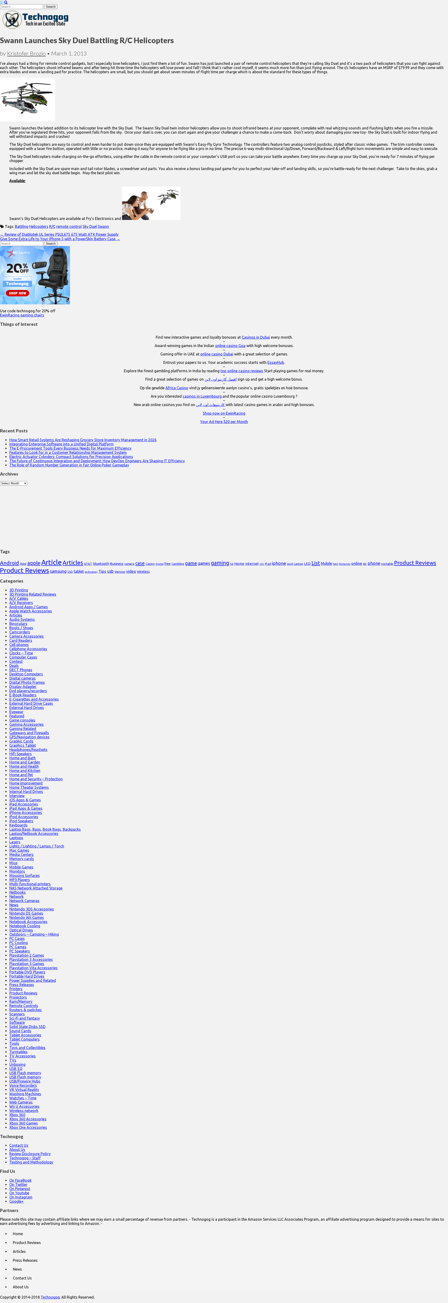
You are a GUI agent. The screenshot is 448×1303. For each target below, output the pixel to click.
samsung (58, 571)
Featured (16, 716)
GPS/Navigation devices (29, 737)
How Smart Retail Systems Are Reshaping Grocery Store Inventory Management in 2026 (83, 440)
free (167, 564)
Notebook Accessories (28, 922)
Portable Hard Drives (26, 976)
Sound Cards (20, 1031)
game (191, 563)
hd (231, 563)
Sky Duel (90, 226)
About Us (17, 1149)
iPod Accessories (23, 817)
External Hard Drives (26, 707)
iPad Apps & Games (25, 808)
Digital (160, 564)
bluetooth (101, 564)
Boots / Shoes (21, 628)
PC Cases (17, 938)
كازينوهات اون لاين (211, 405)
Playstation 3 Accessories (31, 959)
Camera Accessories (26, 636)
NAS (335, 564)
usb (110, 571)
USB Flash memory (25, 1073)
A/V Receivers (21, 603)
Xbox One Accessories (28, 1127)
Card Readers (20, 640)
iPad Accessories (23, 804)
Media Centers (21, 854)
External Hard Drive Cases (31, 703)
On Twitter (18, 1184)
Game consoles (22, 720)
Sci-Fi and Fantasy (24, 1018)
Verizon (120, 571)
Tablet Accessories (25, 1035)
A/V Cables (18, 598)
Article (51, 562)
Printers (15, 989)
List (316, 563)
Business (116, 564)
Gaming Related (22, 728)
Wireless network (23, 1110)
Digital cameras (22, 678)
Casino (150, 563)
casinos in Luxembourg (203, 396)
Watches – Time (22, 1098)
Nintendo (344, 564)
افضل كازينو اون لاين (221, 379)
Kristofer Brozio (26, 53)
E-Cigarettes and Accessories (34, 699)
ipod (290, 563)
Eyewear (16, 712)
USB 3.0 (15, 1069)
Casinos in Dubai (256, 337)
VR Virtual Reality (24, 1090)
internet (252, 564)
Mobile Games (21, 867)
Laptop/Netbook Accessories (33, 833)
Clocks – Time (21, 653)
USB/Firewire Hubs (24, 1081)
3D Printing (18, 590)
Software (17, 1022)
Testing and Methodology (31, 1162)
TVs (12, 1060)
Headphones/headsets (28, 749)
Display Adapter (22, 687)
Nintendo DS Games (26, 913)
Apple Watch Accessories (30, 611)
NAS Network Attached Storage (36, 888)
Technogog (50, 1297)
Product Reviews (415, 563)
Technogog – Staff (25, 1158)
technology (91, 571)
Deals (14, 666)
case (140, 563)
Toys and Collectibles (27, 1048)
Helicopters (38, 226)
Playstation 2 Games (26, 955)
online (356, 563)
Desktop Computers (26, 674)
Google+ (16, 1201)
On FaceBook (20, 1180)
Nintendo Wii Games (26, 917)
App (23, 564)
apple (33, 563)
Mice (13, 863)
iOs (262, 563)
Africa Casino (176, 388)
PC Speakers (19, 951)
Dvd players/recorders (28, 691)
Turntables (18, 1052)
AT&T (88, 564)
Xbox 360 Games (23, 1123)
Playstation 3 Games (26, 964)
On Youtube (19, 1193)
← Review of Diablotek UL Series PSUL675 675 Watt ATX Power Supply (59, 234)
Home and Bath (22, 758)
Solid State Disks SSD (27, 1027)
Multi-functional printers (30, 884)
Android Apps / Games (28, 607)
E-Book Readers (22, 695)
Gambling (178, 563)
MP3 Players (19, 880)
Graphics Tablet (22, 745)
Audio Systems (22, 619)
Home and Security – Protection (36, 779)
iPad (268, 563)
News (13, 905)
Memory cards (21, 859)
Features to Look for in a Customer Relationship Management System (68, 452)
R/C (52, 226)
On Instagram (20, 1197)
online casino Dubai (216, 354)
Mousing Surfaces (24, 875)
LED (307, 564)
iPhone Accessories (25, 812)
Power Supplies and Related (32, 980)
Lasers (14, 842)
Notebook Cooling (24, 926)
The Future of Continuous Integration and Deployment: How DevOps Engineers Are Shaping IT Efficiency (97, 461)
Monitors (17, 871)
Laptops (16, 838)
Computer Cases (23, 657)
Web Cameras (21, 1102)
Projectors (18, 997)
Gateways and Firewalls (29, 733)
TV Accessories (22, 1056)
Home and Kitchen (24, 770)
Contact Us (18, 1145)
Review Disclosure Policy (30, 1154)
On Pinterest (19, 1189)
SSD (70, 571)
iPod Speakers (21, 821)
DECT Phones (20, 670)
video (131, 571)
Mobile (326, 563)
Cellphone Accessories (28, 649)
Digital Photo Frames (27, 682)
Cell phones (19, 645)
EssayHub (275, 362)
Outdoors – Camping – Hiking (34, 934)
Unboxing (17, 1064)
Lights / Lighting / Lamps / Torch (36, 846)
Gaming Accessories (26, 724)
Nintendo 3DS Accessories (31, 909)
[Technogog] (35, 29)
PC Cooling (18, 943)
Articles (73, 562)
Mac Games (19, 850)
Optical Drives (21, 930)
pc (365, 564)
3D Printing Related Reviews (32, 594)
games (204, 563)
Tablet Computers (24, 1039)
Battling (21, 226)
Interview (16, 796)
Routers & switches (25, 1010)
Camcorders (19, 632)
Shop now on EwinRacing (224, 413)
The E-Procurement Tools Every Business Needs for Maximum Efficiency (70, 448)
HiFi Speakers (20, 754)
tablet (79, 571)
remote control (69, 226)
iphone (279, 563)
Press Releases (21, 985)
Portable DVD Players (27, 972)
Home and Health (24, 766)
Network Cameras (24, 901)
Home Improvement (26, 783)
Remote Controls (23, 1006)
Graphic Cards (21, 741)
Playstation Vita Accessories (33, 968)
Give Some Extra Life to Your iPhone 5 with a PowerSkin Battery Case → (60, 239)
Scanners (17, 1014)
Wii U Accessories (24, 1106)
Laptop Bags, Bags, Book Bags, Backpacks (45, 829)
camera (129, 563)
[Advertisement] (224, 515)
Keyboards (18, 825)
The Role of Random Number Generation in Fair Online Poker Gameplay (69, 465)
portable (387, 564)
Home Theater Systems (29, 787)
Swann (103, 226)
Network (16, 896)
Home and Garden (24, 762)
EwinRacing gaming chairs (22, 315)
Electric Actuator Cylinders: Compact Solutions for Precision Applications (71, 457)
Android (9, 563)
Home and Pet (21, 775)
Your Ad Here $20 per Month (224, 422)
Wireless (143, 571)
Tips (102, 571)
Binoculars (18, 624)
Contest (16, 661)
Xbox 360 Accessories (27, 1119)
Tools (14, 1043)
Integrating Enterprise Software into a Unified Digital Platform (61, 444)
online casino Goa (230, 346)
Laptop (298, 563)
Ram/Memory (20, 1001)
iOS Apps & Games (25, 800)
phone (374, 563)
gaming (220, 563)
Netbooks (17, 892)
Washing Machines (25, 1094)
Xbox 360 (17, 1115)
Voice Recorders (23, 1085)
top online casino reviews (241, 371)
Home (239, 564)
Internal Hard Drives (26, 791)
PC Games (17, 947)
